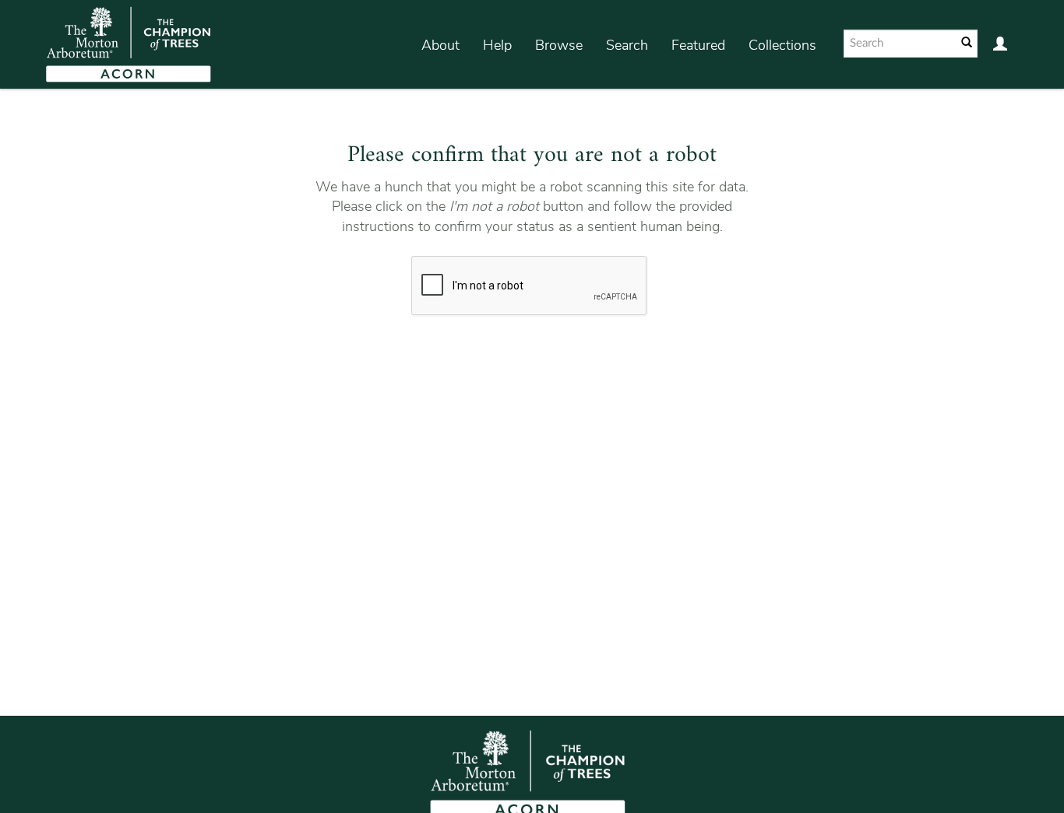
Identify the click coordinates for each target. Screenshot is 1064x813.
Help (497, 45)
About (440, 45)
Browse (559, 45)
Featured (698, 45)
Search (627, 45)
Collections (782, 45)
